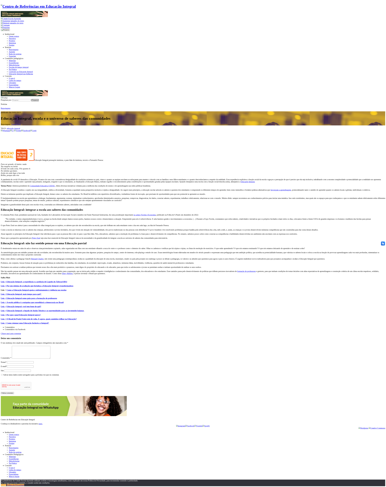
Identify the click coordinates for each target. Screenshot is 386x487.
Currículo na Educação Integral (21, 72)
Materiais (12, 61)
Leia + (4, 302)
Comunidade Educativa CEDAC (42, 186)
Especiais (12, 56)
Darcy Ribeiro (67, 273)
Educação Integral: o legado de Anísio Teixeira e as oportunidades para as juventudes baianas (45, 311)
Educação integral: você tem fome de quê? (24, 306)
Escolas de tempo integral (18, 67)
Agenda (12, 52)
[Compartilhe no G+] (12, 131)
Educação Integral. (248, 182)
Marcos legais (14, 476)
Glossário (12, 83)
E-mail (4, 366)
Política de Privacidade (15, 485)
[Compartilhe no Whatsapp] (5, 131)
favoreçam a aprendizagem (281, 190)
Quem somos (14, 36)
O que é (12, 78)
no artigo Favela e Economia (145, 215)
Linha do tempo (15, 80)
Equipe (11, 45)
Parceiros (12, 38)
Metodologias (14, 65)
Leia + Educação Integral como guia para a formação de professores (29, 298)
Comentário (6, 358)
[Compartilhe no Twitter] (17, 131)
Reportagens (13, 49)
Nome (4, 362)
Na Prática (13, 69)
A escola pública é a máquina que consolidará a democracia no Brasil (35, 302)
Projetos (12, 41)
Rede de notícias (15, 54)
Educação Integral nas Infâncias (21, 74)
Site (2, 371)
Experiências (14, 63)
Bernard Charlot (37, 259)
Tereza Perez (16, 124)
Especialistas (13, 85)
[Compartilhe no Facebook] (25, 131)
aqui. (41, 424)
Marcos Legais (14, 87)
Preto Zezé (36, 238)
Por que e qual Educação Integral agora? (24, 315)
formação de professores (246, 271)
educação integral (13, 128)
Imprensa (12, 43)
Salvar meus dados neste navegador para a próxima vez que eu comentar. (31, 375)
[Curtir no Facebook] (193, 138)
